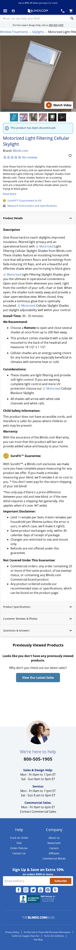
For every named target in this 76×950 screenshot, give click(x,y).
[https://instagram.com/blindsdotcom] (25, 889)
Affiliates (54, 853)
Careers (54, 848)
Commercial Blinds (54, 858)
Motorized (46, 246)
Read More (9, 194)
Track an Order (19, 838)
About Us (54, 838)
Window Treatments (14, 32)
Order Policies (19, 848)
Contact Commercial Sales (38, 812)
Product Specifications (16, 607)
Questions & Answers (16, 630)
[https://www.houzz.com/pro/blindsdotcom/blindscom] (55, 889)
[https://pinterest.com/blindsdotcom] (48, 889)
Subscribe (60, 881)
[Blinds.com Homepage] (38, 11)
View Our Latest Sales (38, 678)
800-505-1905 (56, 25)
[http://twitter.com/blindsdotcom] (33, 889)
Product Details (13, 218)
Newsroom (54, 843)
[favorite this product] (70, 156)
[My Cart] (71, 11)
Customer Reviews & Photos (20, 618)
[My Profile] (13, 11)
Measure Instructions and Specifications (32, 205)
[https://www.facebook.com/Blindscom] (18, 889)
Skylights (38, 32)
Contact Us (19, 853)
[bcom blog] (38, 917)
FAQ (19, 843)
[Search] (72, 18)
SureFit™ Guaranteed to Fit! (24, 200)
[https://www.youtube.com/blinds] (40, 889)
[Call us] (62, 11)
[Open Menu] (5, 11)
